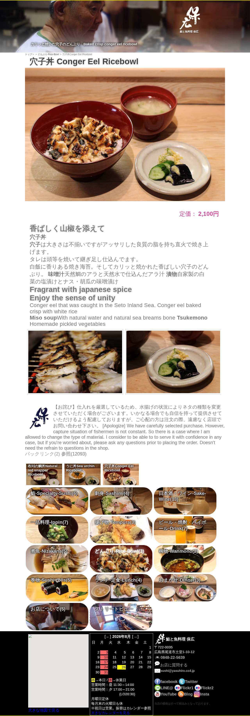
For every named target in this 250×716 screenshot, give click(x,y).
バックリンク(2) (42, 453)
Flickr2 (207, 688)
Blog (188, 694)
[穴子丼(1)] (125, 134)
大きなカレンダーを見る (110, 713)
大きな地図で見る (43, 710)
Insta (204, 694)
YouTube (169, 694)
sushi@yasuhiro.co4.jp (178, 670)
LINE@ (167, 688)
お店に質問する (174, 665)
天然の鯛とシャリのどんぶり (41, 469)
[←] (107, 636)
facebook (169, 681)
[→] (135, 636)
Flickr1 (187, 688)
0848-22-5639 (173, 657)
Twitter (191, 681)
